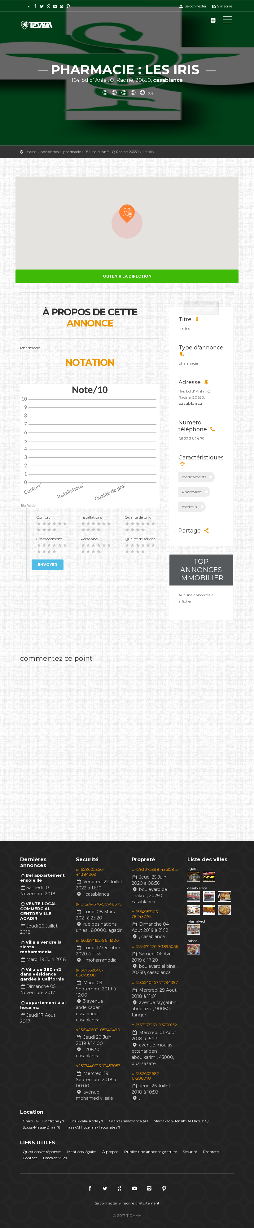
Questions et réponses (42, 1151)
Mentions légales (81, 1151)
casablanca (197, 888)
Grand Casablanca (128, 1121)
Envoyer (47, 564)
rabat (192, 940)
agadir (193, 868)
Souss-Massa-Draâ (41, 1127)
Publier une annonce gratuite (150, 1151)
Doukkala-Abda (86, 1121)
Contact (30, 1158)
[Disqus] (127, 743)
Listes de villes (55, 1158)
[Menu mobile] (227, 21)
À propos (110, 1151)
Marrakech (197, 921)
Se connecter (195, 6)
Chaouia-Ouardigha (43, 1121)
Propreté (211, 1151)
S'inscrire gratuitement (139, 1203)
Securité (190, 1151)
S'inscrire (224, 6)
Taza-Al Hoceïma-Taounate (93, 1127)
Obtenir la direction (127, 276)
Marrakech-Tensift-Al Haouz (181, 1121)
